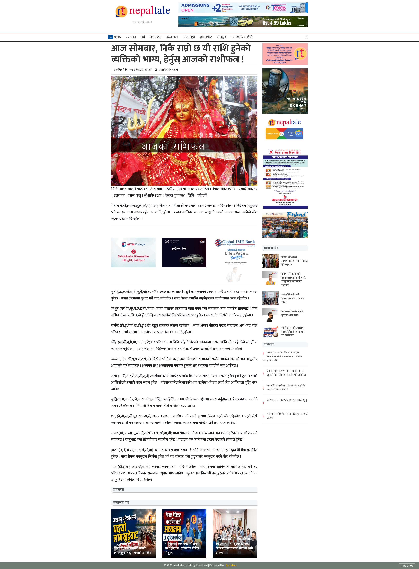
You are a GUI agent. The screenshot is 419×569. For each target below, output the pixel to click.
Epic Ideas (231, 565)
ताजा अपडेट (271, 247)
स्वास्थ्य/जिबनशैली (242, 37)
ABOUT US (407, 566)
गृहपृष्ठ (117, 37)
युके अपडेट (206, 37)
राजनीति (131, 37)
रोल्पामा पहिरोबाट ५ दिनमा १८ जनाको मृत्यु (287, 400)
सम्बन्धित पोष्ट (121, 502)
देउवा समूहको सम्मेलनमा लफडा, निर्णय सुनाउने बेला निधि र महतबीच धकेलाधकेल (286, 373)
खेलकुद (221, 37)
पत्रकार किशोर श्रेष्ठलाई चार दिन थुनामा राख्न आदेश (287, 416)
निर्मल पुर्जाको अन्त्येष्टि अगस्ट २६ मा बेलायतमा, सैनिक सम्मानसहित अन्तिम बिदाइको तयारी (282, 356)
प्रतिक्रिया (118, 489)
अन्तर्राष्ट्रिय (189, 37)
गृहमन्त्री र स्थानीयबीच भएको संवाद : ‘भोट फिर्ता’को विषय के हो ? (286, 387)
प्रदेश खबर (172, 37)
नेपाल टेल (155, 37)
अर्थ (143, 37)
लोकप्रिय (269, 344)
